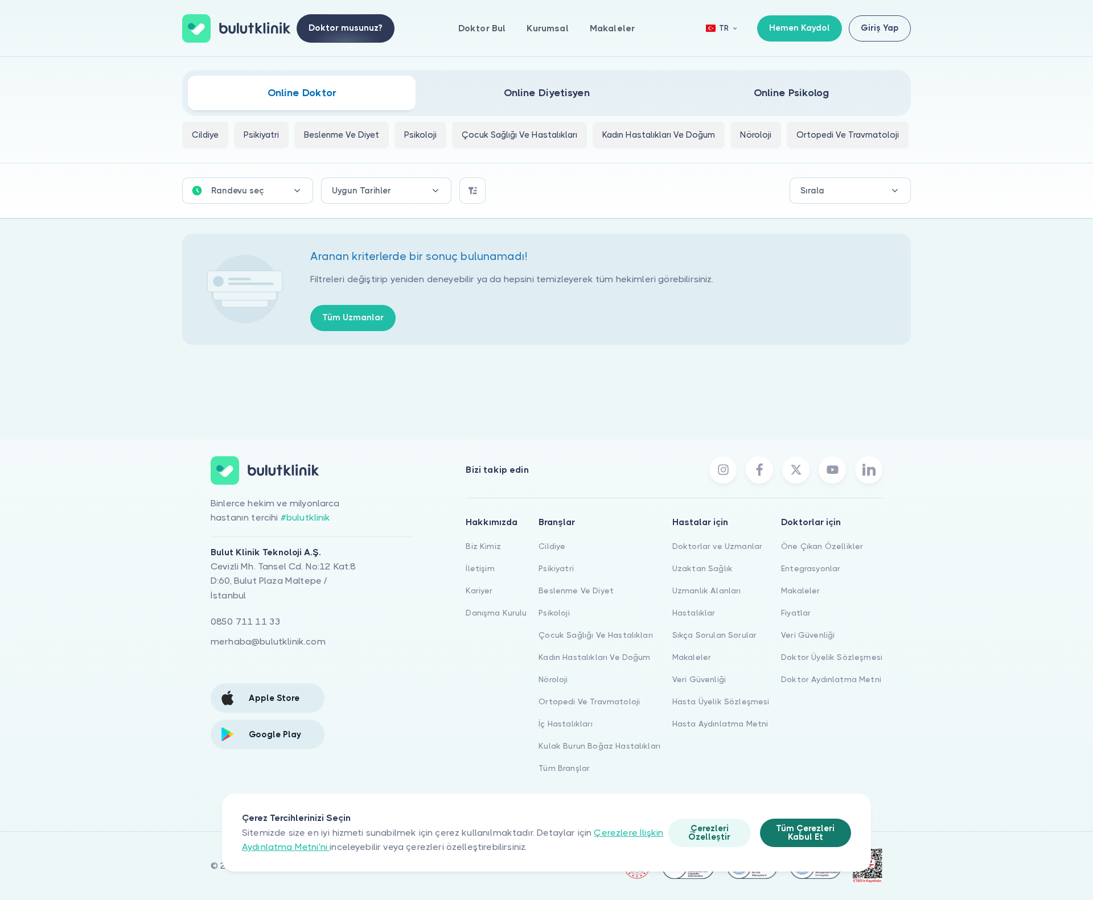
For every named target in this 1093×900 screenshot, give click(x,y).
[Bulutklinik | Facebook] (759, 470)
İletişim (480, 568)
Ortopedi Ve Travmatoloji (589, 701)
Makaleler (612, 28)
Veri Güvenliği (699, 679)
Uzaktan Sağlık (702, 568)
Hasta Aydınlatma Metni (720, 723)
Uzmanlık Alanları (706, 590)
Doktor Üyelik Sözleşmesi (831, 657)
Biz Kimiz (483, 546)
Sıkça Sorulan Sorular (714, 634)
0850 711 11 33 (246, 621)
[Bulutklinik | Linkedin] (868, 470)
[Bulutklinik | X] (796, 470)
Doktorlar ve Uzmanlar (717, 546)
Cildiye (552, 546)
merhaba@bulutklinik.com (268, 641)
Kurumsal (547, 28)
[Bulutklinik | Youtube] (832, 470)
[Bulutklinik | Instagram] (723, 470)
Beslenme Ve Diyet (576, 590)
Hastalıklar (694, 612)
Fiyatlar (796, 612)
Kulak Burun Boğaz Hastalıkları (599, 745)
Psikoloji (554, 612)
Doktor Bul (482, 28)
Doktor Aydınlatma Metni (831, 679)
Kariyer (479, 590)
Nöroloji (553, 679)
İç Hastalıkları (565, 723)
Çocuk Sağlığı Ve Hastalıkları (596, 634)
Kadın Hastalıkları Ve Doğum (594, 657)
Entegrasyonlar (810, 568)
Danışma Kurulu (496, 612)
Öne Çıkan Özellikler (822, 546)
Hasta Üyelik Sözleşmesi (721, 701)
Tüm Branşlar (564, 768)
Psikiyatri (556, 568)
